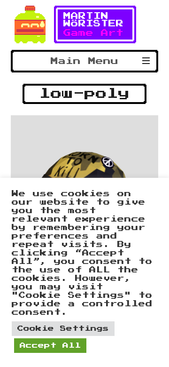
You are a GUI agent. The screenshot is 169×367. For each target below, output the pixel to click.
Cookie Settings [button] (63, 329)
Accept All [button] (50, 346)
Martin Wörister (93, 19)
